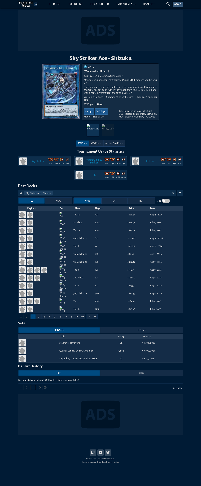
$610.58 (131, 309)
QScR (121, 350)
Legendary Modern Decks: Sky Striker (78, 358)
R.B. (94, 175)
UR (121, 343)
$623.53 (131, 285)
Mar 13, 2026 (148, 358)
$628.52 (131, 222)
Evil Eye (150, 161)
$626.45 (131, 293)
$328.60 (131, 277)
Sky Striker (38, 161)
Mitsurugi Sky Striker (94, 161)
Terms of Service (89, 462)
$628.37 (131, 214)
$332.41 (131, 270)
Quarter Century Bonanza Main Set (76, 350)
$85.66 (131, 254)
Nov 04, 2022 (148, 343)
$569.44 (131, 301)
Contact (102, 462)
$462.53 (131, 262)
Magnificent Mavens (69, 343)
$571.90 (131, 246)
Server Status (113, 462)
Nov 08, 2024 (148, 350)
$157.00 (131, 238)
